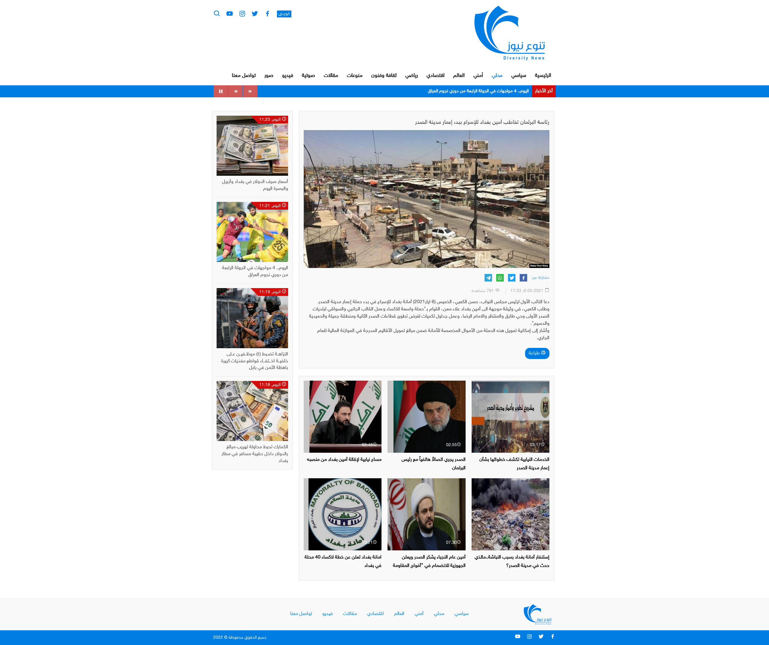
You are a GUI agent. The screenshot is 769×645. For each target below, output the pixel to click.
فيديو (287, 76)
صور (268, 76)
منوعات (355, 76)
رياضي (411, 76)
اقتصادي (436, 76)
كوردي (284, 14)
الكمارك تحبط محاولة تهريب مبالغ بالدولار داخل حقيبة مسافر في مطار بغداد (254, 454)
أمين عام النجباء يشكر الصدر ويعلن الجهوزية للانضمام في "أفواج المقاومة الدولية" (429, 566)
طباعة (535, 353)
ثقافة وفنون (384, 76)
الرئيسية (543, 76)
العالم (459, 76)
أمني (478, 76)
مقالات (331, 76)
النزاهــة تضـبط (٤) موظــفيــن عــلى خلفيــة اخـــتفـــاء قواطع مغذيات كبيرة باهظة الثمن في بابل (449, 91)
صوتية (308, 76)
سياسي (518, 76)
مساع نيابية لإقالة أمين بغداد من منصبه (344, 460)
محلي (497, 76)
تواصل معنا (244, 76)
